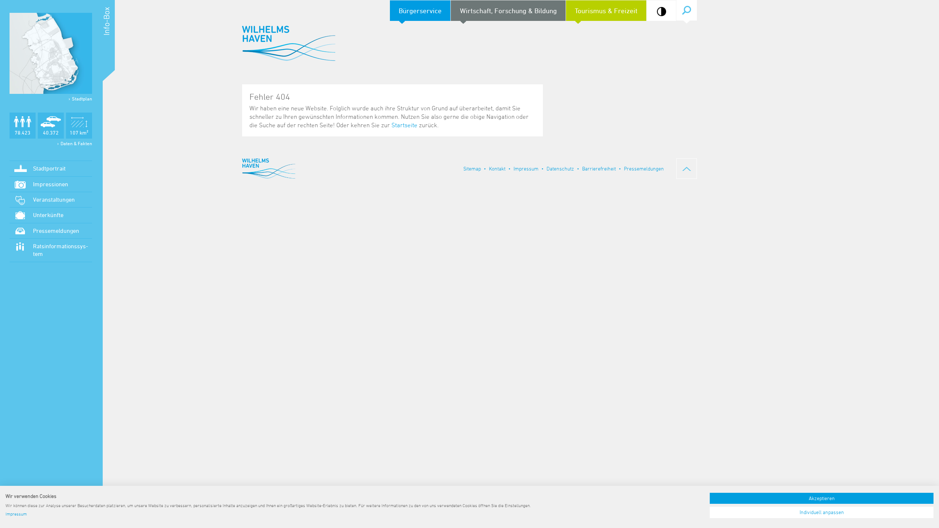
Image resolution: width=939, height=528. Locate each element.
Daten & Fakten (76, 143)
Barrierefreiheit (599, 168)
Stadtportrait (49, 168)
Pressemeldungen (56, 230)
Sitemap (472, 168)
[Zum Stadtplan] (51, 53)
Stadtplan (82, 99)
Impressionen (50, 184)
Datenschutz (560, 168)
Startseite (404, 125)
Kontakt (497, 168)
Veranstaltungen (54, 199)
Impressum (526, 168)
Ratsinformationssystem (60, 250)
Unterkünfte (48, 215)
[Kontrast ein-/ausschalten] (661, 11)
